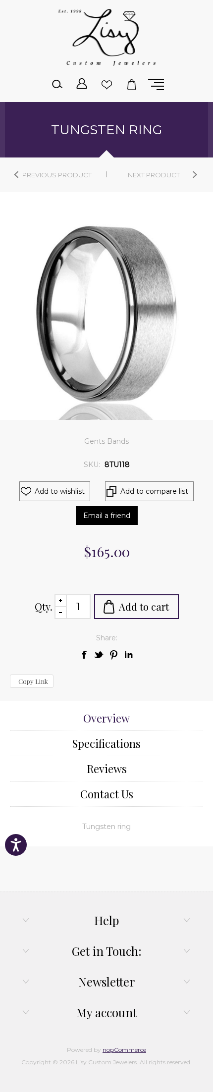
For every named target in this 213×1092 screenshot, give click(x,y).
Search (57, 84)
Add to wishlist (60, 491)
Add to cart (144, 606)
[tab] (106, 718)
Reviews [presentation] (107, 768)
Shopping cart (131, 84)
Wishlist (106, 84)
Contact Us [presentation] (106, 793)
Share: (106, 637)
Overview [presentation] (106, 718)
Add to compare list (154, 491)
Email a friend (106, 515)
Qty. (44, 606)
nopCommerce (124, 1049)
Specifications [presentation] (106, 743)
